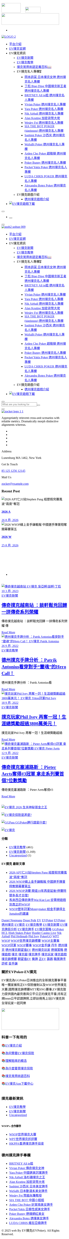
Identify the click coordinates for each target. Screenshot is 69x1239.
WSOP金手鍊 (41, 945)
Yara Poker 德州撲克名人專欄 (44, 109)
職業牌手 (60, 959)
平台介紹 (15, 44)
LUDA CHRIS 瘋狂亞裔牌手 (28, 1223)
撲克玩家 (47, 954)
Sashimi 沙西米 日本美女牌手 (28, 1186)
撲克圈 (23, 954)
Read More (8, 632)
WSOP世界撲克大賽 (22, 1134)
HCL (5, 932)
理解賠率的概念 (16, 1060)
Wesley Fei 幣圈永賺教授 (25, 1195)
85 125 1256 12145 (13, 470)
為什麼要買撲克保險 (19, 1068)
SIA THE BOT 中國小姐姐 (26, 1200)
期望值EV (24, 959)
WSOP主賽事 (50, 940)
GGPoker (58, 929)
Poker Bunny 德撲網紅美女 (26, 1213)
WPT (56, 936)
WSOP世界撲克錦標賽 (26, 940)
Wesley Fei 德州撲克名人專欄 (44, 122)
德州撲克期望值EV (18, 949)
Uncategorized (18, 855)
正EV (42, 959)
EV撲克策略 (43, 929)
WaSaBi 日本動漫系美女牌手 (28, 1191)
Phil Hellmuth (19, 936)
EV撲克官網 (17, 48)
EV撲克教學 (25, 62)
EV (39, 920)
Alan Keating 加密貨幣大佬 (42, 118)
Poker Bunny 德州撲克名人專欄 (45, 162)
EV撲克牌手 (26, 929)
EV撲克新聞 (25, 57)
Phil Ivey (33, 936)
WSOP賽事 (24, 945)
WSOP (6, 940)
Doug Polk (29, 920)
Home (13, 574)
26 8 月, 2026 (10, 520)
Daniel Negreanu (12, 920)
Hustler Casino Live (44, 932)
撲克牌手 (34, 954)
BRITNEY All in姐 (21, 1163)
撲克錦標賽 (9, 959)
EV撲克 (20, 924)
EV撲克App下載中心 (19, 1083)
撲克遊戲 (60, 954)
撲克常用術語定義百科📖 (34, 67)
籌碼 (50, 959)
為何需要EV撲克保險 (19, 1053)
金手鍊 (13, 963)
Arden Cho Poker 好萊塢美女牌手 (31, 1204)
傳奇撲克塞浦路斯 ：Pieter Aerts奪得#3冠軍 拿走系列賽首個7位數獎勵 (33, 774)
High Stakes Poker (19, 932)
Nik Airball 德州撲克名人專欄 (44, 113)
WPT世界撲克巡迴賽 (23, 1139)
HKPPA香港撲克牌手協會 (26, 1143)
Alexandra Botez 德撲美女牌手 (29, 1218)
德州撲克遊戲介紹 (37, 199)
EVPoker (47, 920)
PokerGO (46, 936)
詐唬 (5, 963)
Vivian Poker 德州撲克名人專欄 (45, 104)
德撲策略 (57, 949)
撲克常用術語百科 (17, 1076)
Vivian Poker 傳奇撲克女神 (26, 1168)
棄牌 (35, 959)
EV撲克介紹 (13, 1045)
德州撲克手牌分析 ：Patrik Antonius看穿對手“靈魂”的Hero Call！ (34, 667)
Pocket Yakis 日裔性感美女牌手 (29, 1209)
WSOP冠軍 (9, 945)
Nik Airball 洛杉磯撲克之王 (27, 1177)
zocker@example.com (15, 483)
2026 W (7, 536)
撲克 (15, 954)
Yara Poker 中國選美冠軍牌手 (28, 1172)
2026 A (6, 511)
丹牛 (54, 945)
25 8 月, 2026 (10, 545)
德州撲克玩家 (41, 949)
